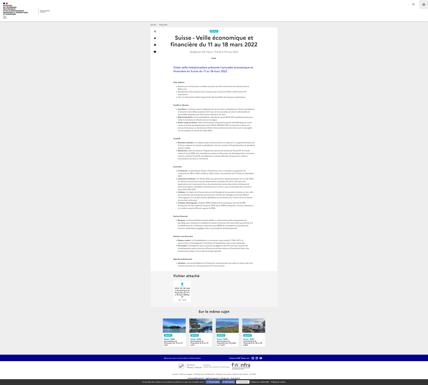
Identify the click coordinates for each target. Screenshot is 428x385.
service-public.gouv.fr (196, 378)
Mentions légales (186, 374)
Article (214, 31)
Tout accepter (213, 382)
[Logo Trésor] (44, 11)
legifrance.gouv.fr (212, 378)
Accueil (153, 25)
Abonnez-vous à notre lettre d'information (182, 358)
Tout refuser (229, 382)
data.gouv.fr (235, 378)
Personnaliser (242, 382)
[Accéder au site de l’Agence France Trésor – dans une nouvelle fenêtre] (190, 366)
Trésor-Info (163, 25)
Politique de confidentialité (204, 374)
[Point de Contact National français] (216, 366)
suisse (213, 58)
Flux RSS (253, 374)
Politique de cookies (223, 374)
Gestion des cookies (240, 374)
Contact (175, 374)
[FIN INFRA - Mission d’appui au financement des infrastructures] (241, 366)
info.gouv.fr (224, 378)
